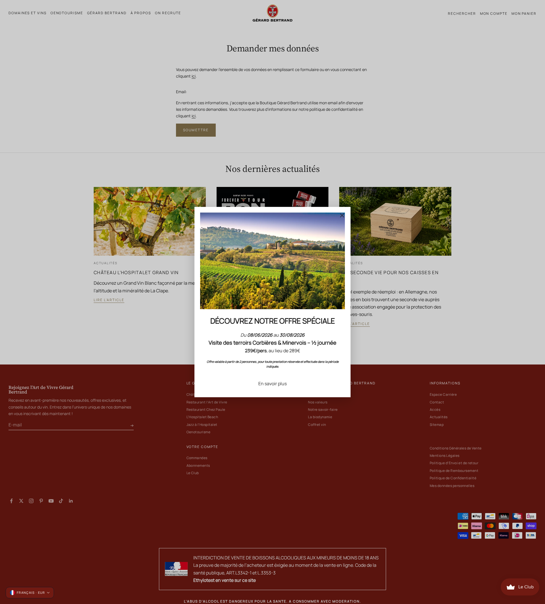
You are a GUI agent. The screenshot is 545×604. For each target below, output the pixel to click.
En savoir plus (272, 383)
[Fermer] (342, 215)
